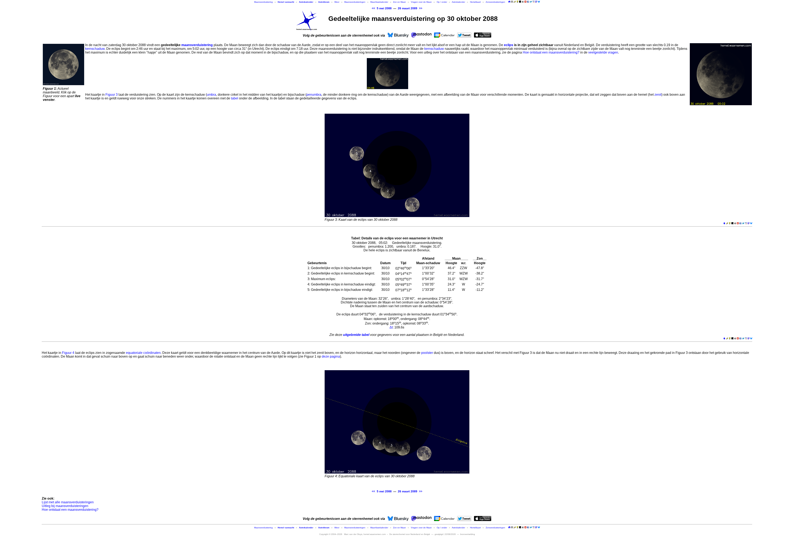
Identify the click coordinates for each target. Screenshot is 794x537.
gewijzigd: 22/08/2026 (445, 534)
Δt (391, 327)
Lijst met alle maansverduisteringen (68, 502)
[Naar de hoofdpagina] (509, 2)
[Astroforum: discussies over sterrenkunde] (520, 2)
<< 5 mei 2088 (382, 8)
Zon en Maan (399, 2)
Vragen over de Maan (421, 2)
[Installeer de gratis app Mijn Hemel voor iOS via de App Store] (523, 2)
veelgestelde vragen (603, 52)
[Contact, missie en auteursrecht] (512, 2)
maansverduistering (197, 45)
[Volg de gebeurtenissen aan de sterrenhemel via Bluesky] (539, 2)
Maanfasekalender (379, 2)
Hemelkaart (475, 2)
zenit (657, 94)
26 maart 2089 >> (410, 8)
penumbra (313, 94)
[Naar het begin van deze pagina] (724, 223)
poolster (427, 352)
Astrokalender (458, 2)
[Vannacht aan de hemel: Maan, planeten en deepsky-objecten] (515, 2)
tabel (234, 98)
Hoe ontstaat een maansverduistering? (551, 52)
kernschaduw (95, 48)
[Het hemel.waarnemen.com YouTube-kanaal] (525, 2)
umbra (211, 94)
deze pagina (331, 356)
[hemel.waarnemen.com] (306, 21)
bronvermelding (467, 534)
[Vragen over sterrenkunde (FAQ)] (517, 2)
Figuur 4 (68, 352)
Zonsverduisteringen (495, 2)
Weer (336, 2)
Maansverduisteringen (354, 2)
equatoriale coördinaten (143, 352)
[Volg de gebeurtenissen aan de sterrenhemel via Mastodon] (536, 2)
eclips (508, 45)
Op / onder (442, 2)
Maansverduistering (263, 2)
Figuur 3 (111, 94)
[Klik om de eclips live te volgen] (63, 64)
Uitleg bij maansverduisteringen (65, 506)
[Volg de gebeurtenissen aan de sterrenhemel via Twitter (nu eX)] (531, 2)
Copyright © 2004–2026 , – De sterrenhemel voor (374, 534)
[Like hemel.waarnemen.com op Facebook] (528, 2)
